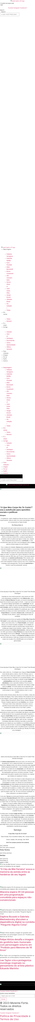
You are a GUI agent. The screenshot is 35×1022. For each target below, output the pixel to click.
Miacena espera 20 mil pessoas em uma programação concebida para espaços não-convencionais (17, 896)
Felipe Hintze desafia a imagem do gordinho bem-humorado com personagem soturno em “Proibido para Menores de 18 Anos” (17, 944)
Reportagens (7, 249)
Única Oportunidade (11, 344)
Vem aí (8, 335)
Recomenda (10, 340)
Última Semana (9, 348)
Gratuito (9, 332)
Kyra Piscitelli (9, 264)
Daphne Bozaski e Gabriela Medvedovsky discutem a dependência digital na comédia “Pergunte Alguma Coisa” (17, 920)
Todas (8, 310)
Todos (8, 319)
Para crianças (6, 463)
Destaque (10, 338)
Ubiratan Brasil (9, 300)
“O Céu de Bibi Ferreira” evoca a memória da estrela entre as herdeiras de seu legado (17, 872)
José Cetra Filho (8, 291)
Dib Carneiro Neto (9, 278)
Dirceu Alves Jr (9, 284)
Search (2, 10)
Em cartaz (5, 429)
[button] (4, 363)
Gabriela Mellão (9, 259)
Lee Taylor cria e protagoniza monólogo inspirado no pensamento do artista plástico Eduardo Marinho (17, 964)
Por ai (5, 357)
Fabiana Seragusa (10, 255)
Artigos (5, 355)
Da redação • (9, 306)
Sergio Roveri (9, 296)
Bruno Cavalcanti (10, 272)
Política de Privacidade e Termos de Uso (15, 1017)
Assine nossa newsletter (7, 993)
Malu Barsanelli (10, 268)
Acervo (5, 361)
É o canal (5, 438)
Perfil (5, 359)
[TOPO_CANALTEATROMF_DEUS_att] (17, 485)
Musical (9, 321)
